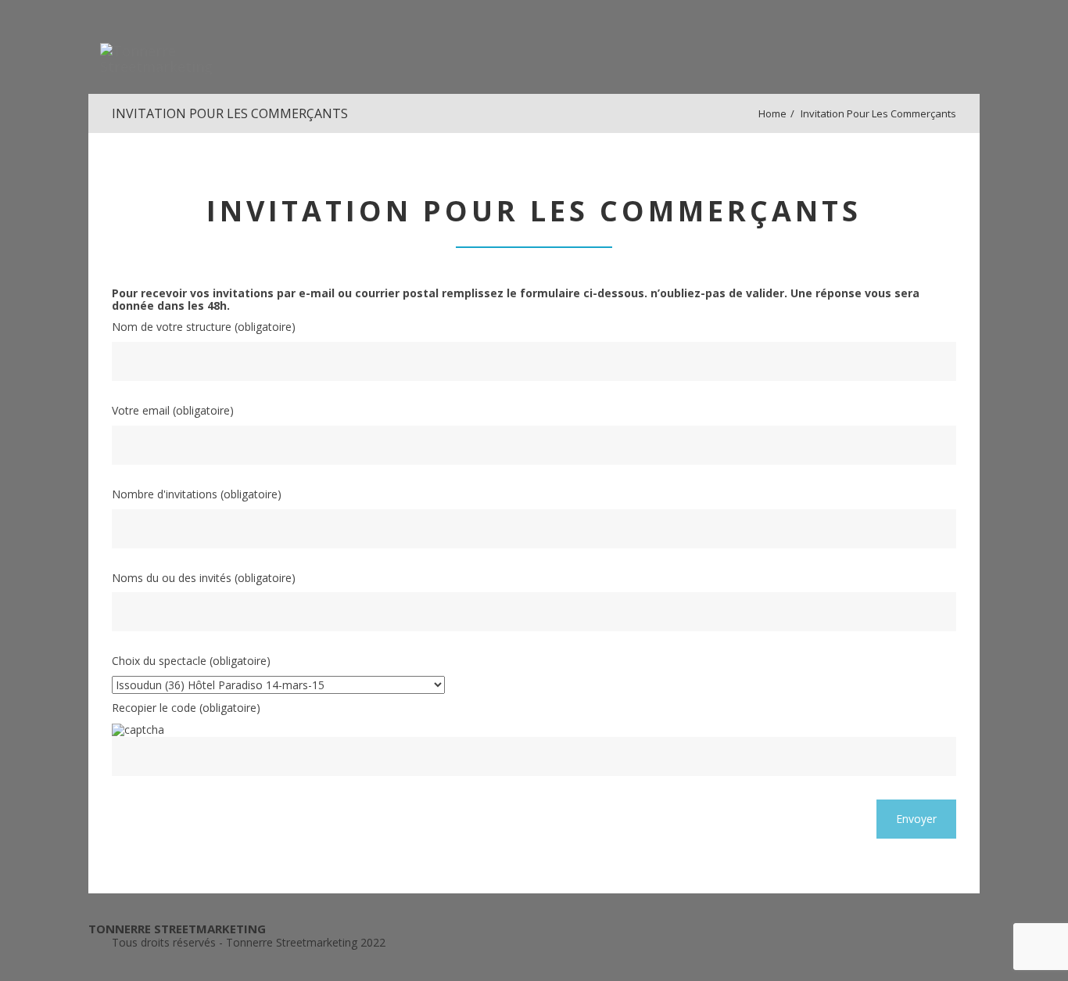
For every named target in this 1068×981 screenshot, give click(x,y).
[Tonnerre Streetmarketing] (178, 46)
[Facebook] (894, 963)
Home (772, 113)
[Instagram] (952, 963)
